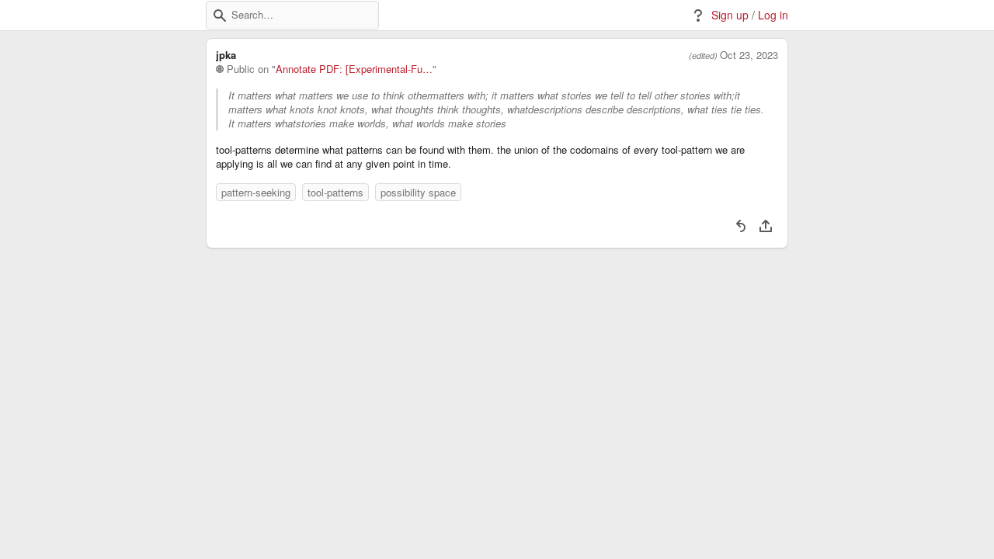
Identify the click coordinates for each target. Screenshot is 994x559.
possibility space (418, 192)
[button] (220, 16)
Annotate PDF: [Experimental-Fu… (354, 69)
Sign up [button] (730, 15)
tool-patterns (335, 192)
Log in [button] (773, 15)
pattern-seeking (255, 192)
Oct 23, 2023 (749, 55)
